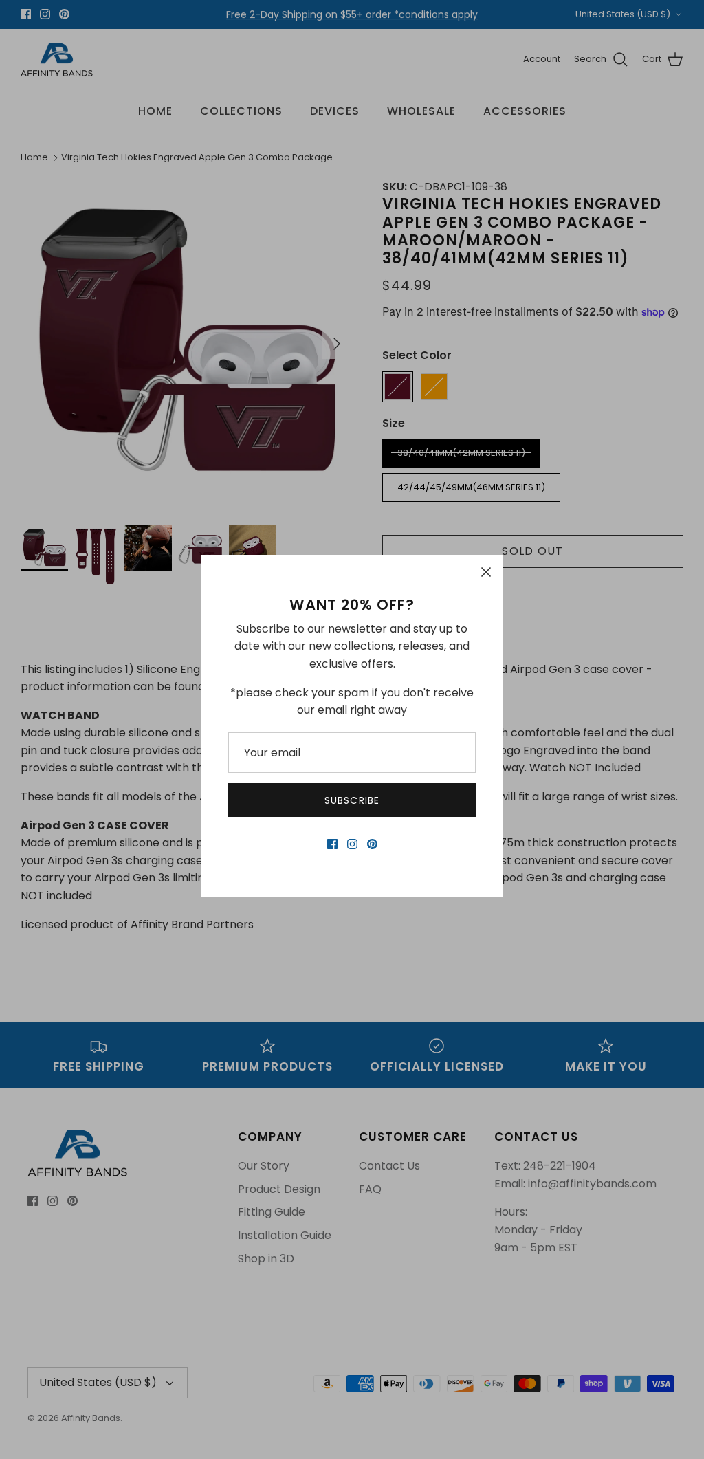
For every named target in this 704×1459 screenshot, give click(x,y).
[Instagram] (352, 844)
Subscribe (352, 800)
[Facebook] (332, 844)
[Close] (486, 572)
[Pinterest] (372, 844)
